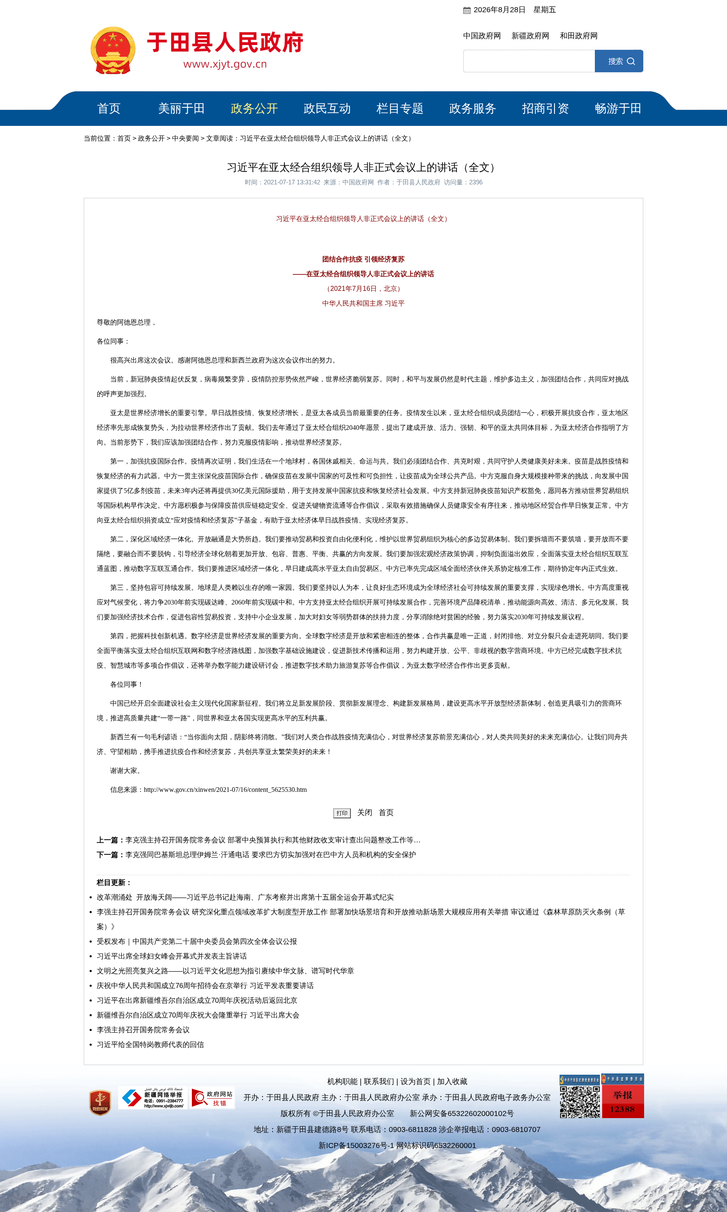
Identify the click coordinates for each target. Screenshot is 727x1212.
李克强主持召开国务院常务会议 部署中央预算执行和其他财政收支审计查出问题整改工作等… (273, 840)
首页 (109, 108)
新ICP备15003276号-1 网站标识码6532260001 (397, 1145)
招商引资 (545, 108)
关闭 (364, 812)
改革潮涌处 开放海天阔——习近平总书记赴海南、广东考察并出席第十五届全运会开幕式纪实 (245, 897)
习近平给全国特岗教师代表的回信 (150, 1045)
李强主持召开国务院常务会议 (143, 1030)
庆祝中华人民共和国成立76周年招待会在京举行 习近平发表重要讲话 (205, 986)
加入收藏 (452, 1081)
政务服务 (472, 108)
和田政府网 (579, 36)
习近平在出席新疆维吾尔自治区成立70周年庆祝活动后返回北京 (197, 1000)
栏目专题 (400, 108)
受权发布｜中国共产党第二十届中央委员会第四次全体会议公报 (197, 942)
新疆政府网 (530, 36)
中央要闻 (185, 138)
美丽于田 (181, 108)
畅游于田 (618, 108)
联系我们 (379, 1081)
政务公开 (254, 108)
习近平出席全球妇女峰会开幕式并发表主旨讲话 (172, 956)
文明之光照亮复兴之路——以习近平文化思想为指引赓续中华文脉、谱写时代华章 (225, 971)
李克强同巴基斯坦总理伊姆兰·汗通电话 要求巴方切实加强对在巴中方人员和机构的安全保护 (270, 855)
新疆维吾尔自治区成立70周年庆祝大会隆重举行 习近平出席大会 (198, 1015)
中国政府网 (482, 36)
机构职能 (342, 1081)
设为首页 (416, 1081)
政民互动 (327, 108)
